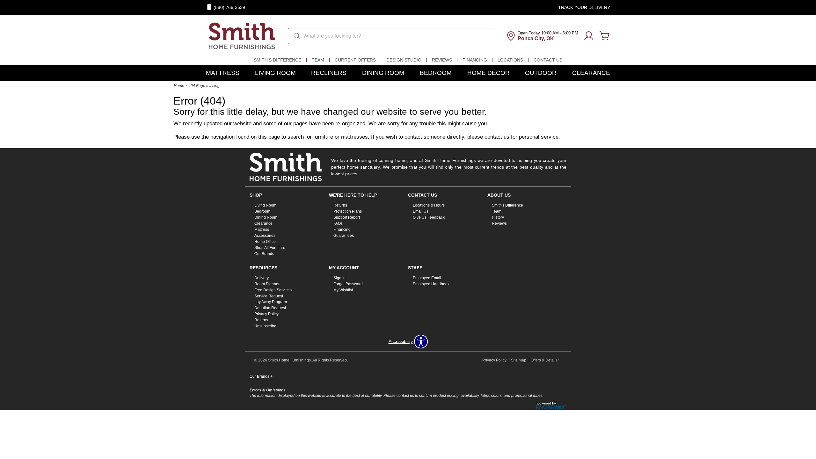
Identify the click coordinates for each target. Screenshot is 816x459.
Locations (510, 60)
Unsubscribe (265, 326)
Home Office (265, 241)
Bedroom (436, 72)
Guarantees (343, 235)
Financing (475, 60)
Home (179, 86)
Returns (340, 205)
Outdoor (541, 72)
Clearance (591, 72)
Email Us (420, 211)
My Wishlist (343, 290)
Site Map (518, 360)
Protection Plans (347, 211)
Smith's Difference (277, 60)
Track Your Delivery (584, 7)
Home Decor (488, 72)
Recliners (328, 72)
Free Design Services (273, 290)
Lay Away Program (270, 302)
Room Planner (267, 284)
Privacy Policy (266, 314)
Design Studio (403, 60)
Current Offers (355, 60)
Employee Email (427, 278)
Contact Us (548, 60)
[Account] (588, 36)
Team (318, 60)
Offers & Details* (545, 360)
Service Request (268, 296)
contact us (496, 137)
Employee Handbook (431, 284)
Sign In (339, 278)
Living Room (275, 72)
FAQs (338, 223)
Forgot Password (348, 284)
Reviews (442, 60)
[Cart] (604, 36)
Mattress (222, 72)
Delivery (261, 278)
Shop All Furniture (269, 247)
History (498, 217)
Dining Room (383, 72)
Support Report (346, 217)
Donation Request (270, 308)
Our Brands (264, 253)
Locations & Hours (429, 205)
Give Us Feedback (429, 217)
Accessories (264, 235)
